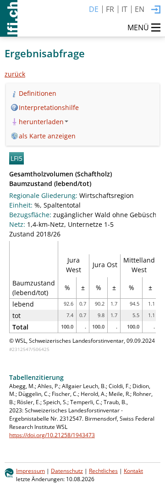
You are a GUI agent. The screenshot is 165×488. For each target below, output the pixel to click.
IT (124, 9)
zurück (15, 74)
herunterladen (41, 121)
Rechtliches (103, 470)
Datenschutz (67, 470)
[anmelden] (155, 10)
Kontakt (133, 470)
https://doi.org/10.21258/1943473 (52, 435)
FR (110, 9)
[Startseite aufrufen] (8, 18)
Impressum (30, 470)
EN (139, 9)
